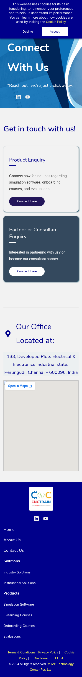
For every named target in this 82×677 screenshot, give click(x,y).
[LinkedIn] (18, 97)
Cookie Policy (56, 22)
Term (11, 652)
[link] (41, 489)
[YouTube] (27, 97)
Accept (55, 31)
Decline (28, 31)
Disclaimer (41, 658)
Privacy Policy (48, 652)
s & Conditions (25, 652)
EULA (59, 658)
